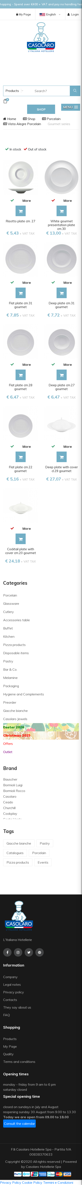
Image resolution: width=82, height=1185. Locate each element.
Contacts (10, 1000)
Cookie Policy (32, 1182)
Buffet (8, 628)
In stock (15, 149)
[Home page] (41, 37)
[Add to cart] (21, 211)
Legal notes (12, 984)
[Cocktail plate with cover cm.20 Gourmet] (20, 505)
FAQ (6, 1015)
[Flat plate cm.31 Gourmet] (20, 259)
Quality (9, 1054)
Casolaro (9, 796)
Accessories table (16, 620)
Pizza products (14, 645)
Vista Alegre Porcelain (24, 124)
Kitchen (9, 636)
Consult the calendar (19, 1123)
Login (75, 14)
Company (10, 977)
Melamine (10, 678)
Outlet (7, 752)
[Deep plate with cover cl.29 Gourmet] (61, 423)
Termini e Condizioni (58, 1182)
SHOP (41, 109)
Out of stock (37, 149)
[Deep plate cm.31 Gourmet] (61, 259)
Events (43, 862)
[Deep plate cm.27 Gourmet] (61, 341)
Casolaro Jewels (15, 719)
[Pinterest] (39, 952)
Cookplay (10, 813)
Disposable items (16, 653)
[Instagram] (18, 952)
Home (11, 119)
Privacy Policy (10, 1182)
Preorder (9, 702)
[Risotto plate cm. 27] (20, 177)
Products (11, 91)
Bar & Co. (10, 669)
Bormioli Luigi (12, 785)
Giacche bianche (15, 711)
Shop (31, 119)
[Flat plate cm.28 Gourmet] (20, 341)
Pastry (8, 661)
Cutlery (8, 612)
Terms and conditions (19, 1061)
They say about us (17, 1007)
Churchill (9, 808)
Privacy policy (13, 992)
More (26, 200)
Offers (8, 743)
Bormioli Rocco (14, 791)
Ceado (8, 802)
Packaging (11, 686)
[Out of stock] (53, 200)
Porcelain (53, 119)
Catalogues (15, 853)
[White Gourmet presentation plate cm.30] (61, 177)
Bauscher (10, 779)
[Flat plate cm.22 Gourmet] (20, 423)
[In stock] (12, 200)
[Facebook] (7, 952)
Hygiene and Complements (23, 694)
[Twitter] (29, 952)
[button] (70, 107)
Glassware (11, 603)
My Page (24, 14)
